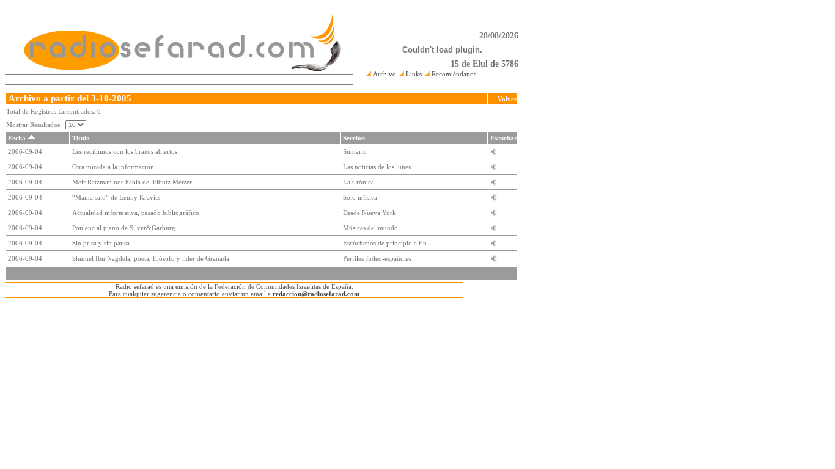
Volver (507, 99)
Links (413, 74)
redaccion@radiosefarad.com (316, 293)
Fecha (17, 138)
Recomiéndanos (453, 74)
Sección (354, 138)
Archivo (383, 74)
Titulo (81, 138)
